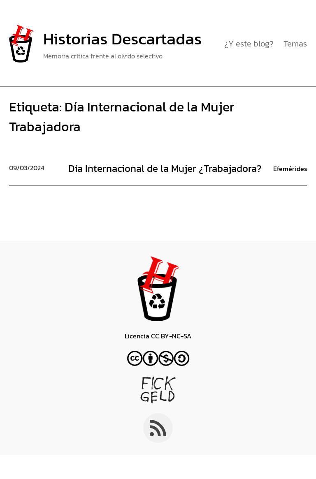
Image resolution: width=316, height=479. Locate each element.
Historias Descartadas (122, 38)
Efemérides (290, 169)
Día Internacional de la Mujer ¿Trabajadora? (165, 168)
